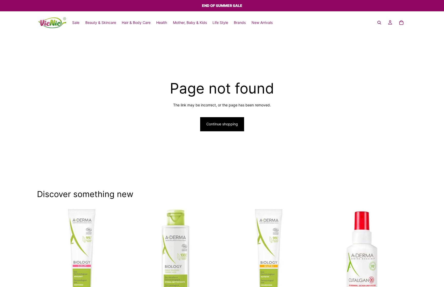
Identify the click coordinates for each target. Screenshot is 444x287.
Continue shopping (222, 124)
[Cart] (401, 22)
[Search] (379, 22)
